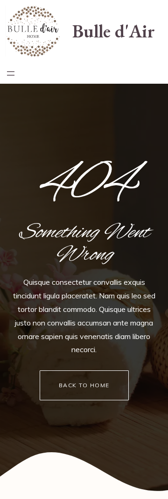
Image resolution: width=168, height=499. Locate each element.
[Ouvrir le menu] (10, 73)
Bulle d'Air (113, 31)
